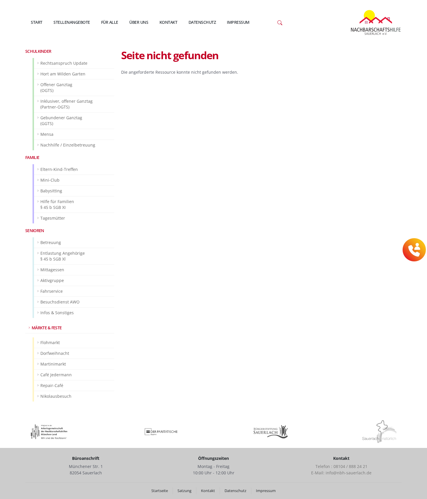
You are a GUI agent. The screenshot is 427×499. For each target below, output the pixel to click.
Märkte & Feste (47, 327)
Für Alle (109, 22)
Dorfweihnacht (54, 353)
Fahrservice (51, 291)
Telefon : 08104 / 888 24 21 (341, 466)
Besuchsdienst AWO (60, 302)
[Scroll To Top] (417, 492)
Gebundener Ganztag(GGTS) (61, 120)
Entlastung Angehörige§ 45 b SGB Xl (62, 256)
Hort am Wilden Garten (62, 74)
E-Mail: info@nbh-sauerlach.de (341, 473)
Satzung (184, 490)
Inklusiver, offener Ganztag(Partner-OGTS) (66, 104)
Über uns (138, 22)
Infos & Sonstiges (57, 312)
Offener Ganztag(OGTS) (56, 87)
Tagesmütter (52, 218)
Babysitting (51, 191)
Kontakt (168, 22)
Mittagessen (52, 269)
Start (36, 22)
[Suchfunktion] (279, 22)
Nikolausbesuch (55, 396)
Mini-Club (50, 180)
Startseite (159, 490)
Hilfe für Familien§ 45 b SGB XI (57, 204)
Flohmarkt (50, 342)
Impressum (238, 22)
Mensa (46, 134)
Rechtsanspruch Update (63, 63)
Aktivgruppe (52, 280)
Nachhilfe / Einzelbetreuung (67, 145)
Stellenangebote (71, 22)
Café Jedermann (56, 374)
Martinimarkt (53, 364)
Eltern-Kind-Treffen (59, 169)
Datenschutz (202, 22)
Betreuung (50, 242)
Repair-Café (51, 385)
